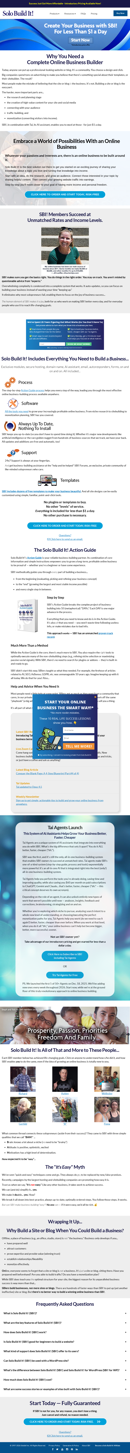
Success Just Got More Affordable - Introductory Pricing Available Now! (65, 3)
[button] (65, 705)
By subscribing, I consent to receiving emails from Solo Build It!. (66, 755)
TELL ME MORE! (79, 746)
